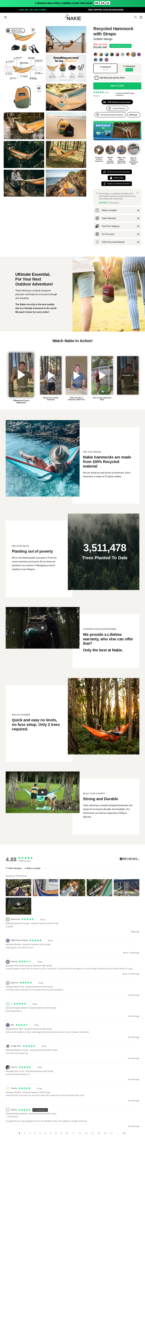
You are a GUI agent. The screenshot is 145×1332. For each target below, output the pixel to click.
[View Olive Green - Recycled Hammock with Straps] (101, 54)
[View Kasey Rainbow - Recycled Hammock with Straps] (95, 59)
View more (126, 375)
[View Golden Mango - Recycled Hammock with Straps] (133, 54)
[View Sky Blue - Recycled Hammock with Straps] (106, 54)
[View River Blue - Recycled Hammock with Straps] (95, 54)
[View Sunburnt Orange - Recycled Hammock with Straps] (128, 54)
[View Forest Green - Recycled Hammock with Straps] (112, 54)
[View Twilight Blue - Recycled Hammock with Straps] (122, 54)
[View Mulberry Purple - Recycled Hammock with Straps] (139, 54)
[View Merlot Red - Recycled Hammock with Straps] (117, 54)
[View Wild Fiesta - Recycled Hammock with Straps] (101, 59)
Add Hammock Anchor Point (112, 78)
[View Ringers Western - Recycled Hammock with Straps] (106, 59)
